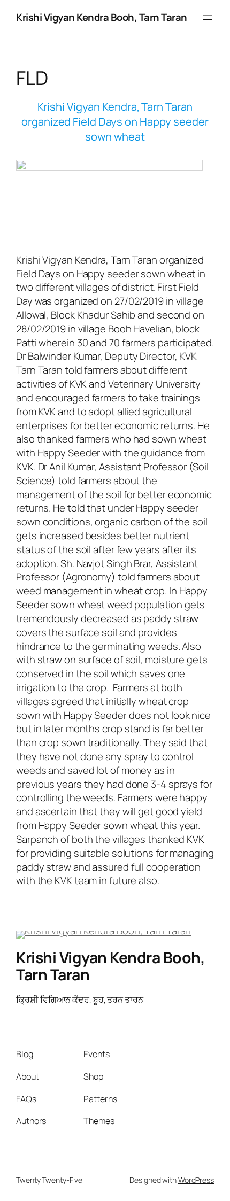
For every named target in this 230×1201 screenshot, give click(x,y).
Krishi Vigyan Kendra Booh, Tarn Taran (101, 17)
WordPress (196, 1180)
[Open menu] (207, 17)
